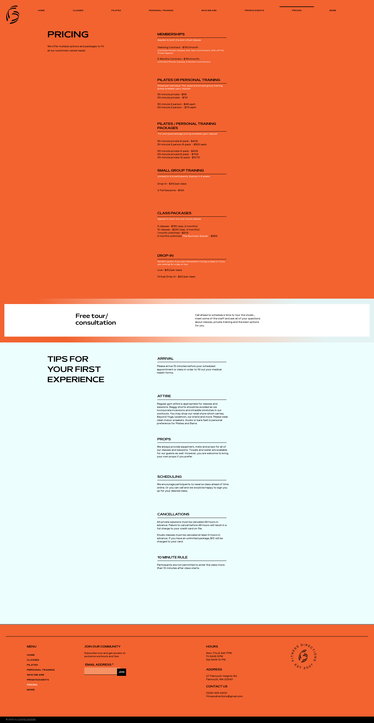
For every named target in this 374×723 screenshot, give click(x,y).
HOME (31, 655)
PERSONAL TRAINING (37, 670)
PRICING (32, 685)
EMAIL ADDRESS (98, 665)
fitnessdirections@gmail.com (224, 696)
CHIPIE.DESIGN (27, 719)
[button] (332, 9)
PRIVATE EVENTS (37, 680)
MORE (31, 690)
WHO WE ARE (35, 675)
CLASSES (33, 660)
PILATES (32, 665)
